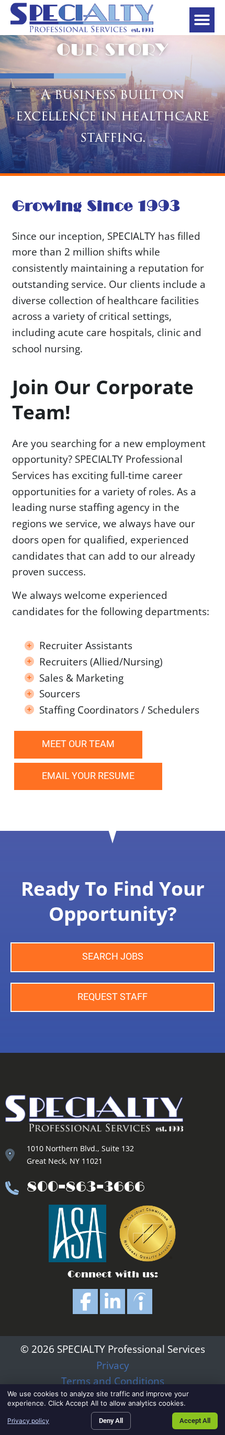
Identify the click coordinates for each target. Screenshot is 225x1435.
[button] (202, 19)
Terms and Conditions (112, 1381)
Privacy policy (28, 1421)
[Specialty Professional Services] (139, 1301)
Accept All (194, 1421)
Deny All (111, 1421)
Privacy (112, 1365)
